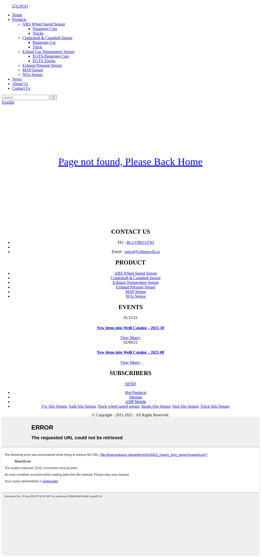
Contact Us (21, 88)
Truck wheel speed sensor (118, 406)
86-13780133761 (140, 242)
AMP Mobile (135, 402)
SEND (130, 384)
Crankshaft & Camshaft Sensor (47, 38)
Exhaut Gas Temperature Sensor (48, 51)
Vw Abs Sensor (54, 406)
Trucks (38, 33)
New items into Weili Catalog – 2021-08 (130, 352)
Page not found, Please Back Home (130, 161)
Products (19, 19)
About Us (20, 84)
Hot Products (135, 392)
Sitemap (135, 397)
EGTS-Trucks (44, 61)
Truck (37, 47)
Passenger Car (44, 42)
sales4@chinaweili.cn (142, 251)
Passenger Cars (45, 28)
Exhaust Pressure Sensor (42, 65)
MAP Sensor (32, 70)
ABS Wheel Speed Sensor (43, 24)
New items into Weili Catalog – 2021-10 (130, 328)
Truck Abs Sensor (214, 406)
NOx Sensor (32, 74)
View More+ (130, 338)
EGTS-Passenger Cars (51, 56)
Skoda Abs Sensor (155, 406)
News (17, 79)
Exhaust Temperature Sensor (136, 282)
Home (17, 15)
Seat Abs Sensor (185, 406)
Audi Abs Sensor (82, 406)
